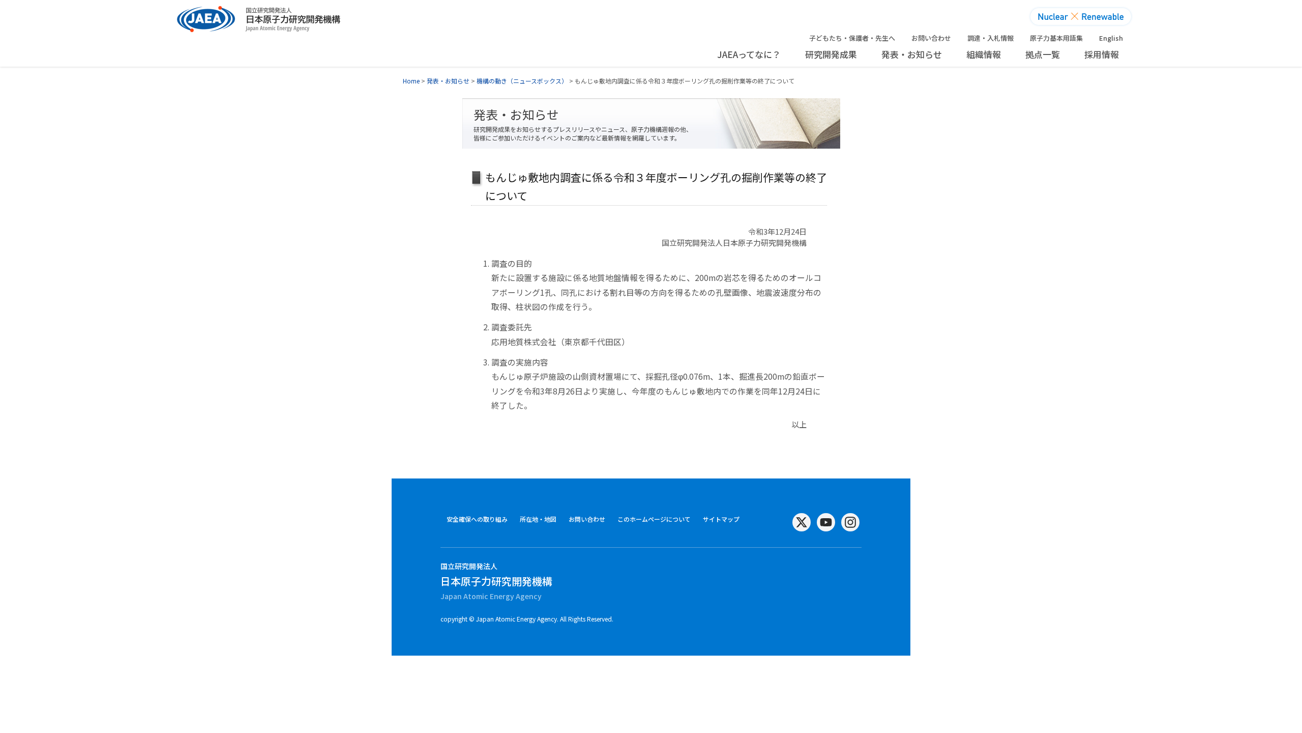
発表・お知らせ (911, 54)
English (1111, 38)
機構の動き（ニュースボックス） (522, 80)
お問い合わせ (931, 38)
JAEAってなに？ (749, 54)
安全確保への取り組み (477, 519)
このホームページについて (654, 519)
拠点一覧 (1042, 54)
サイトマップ (721, 519)
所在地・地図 (538, 519)
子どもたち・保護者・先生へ (852, 38)
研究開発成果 (831, 54)
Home (411, 80)
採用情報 (1101, 54)
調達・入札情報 (990, 38)
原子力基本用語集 (1056, 38)
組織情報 (983, 54)
